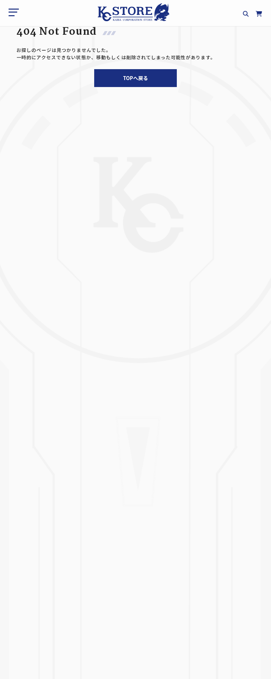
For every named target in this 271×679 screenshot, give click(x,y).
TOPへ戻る (135, 77)
